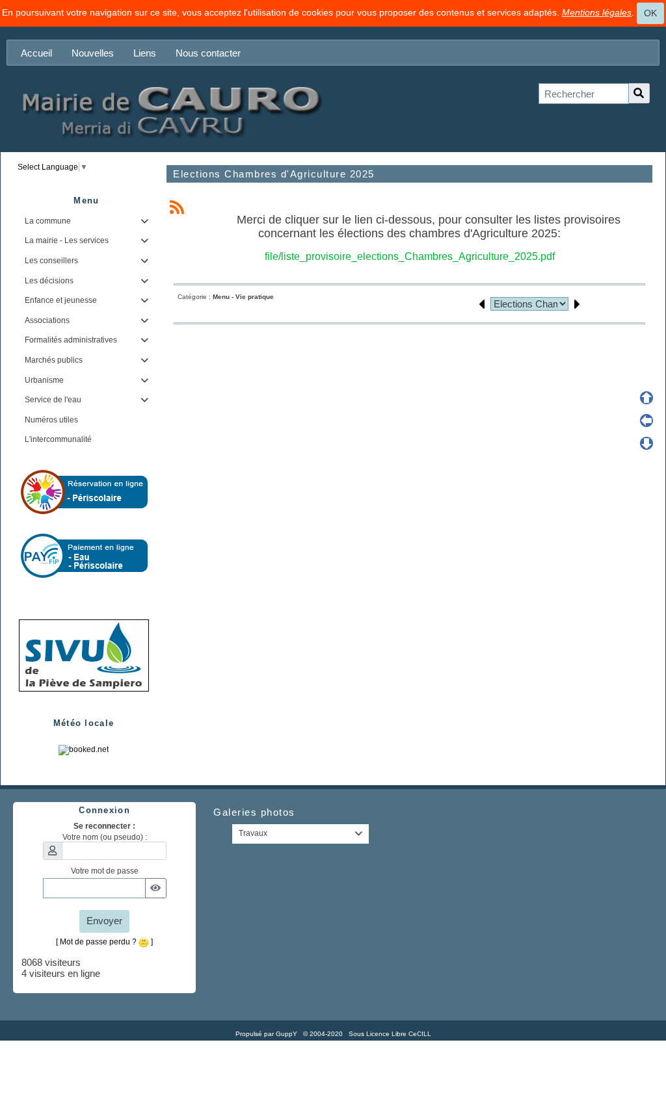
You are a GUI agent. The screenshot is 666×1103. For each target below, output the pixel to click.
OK (650, 13)
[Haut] (646, 397)
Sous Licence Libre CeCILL (391, 1033)
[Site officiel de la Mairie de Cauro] (170, 110)
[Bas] (646, 443)
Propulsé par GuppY (267, 1033)
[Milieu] (646, 420)
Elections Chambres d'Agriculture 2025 (274, 173)
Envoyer (104, 920)
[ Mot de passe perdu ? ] (104, 941)
